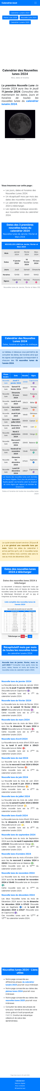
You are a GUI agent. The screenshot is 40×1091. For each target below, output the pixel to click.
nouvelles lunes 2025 (15, 1000)
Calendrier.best (9, 3)
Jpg (30, 636)
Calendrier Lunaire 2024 (20, 13)
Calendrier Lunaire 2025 (20, 22)
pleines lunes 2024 (14, 991)
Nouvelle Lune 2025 (29, 17)
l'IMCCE (9, 1015)
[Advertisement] (20, 46)
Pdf (23, 636)
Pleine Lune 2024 (10, 17)
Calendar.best (20, 1081)
